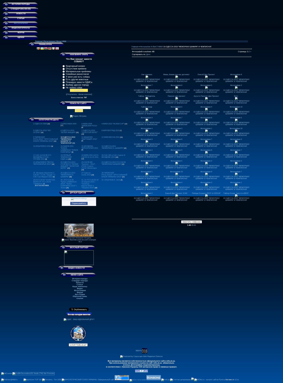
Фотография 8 (236, 74)
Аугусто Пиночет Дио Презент (206, 96)
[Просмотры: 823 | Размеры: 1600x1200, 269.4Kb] (236, 164)
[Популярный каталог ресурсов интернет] (153, 380)
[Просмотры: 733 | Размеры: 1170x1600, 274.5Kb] (206, 142)
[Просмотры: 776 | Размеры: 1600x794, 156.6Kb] (236, 142)
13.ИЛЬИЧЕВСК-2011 (42, 146)
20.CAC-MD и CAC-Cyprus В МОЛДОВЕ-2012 (113, 156)
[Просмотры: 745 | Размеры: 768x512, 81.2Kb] (206, 88)
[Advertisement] (191, 66)
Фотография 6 (176, 85)
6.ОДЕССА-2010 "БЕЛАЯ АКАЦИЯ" (68, 131)
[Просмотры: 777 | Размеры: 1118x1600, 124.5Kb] (176, 153)
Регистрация (49, 41)
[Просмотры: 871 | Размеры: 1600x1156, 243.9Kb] (206, 99)
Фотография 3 (176, 128)
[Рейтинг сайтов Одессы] (192, 380)
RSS (64, 41)
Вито (236, 96)
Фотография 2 (236, 85)
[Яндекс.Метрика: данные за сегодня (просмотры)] (78, 116)
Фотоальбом (145, 47)
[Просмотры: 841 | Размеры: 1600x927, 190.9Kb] (236, 121)
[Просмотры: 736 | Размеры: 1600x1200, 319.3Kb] (147, 196)
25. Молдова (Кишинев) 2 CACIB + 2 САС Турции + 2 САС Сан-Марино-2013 (44, 175)
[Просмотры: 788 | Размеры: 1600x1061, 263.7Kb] (176, 121)
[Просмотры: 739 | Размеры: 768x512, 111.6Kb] (236, 78)
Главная (38, 41)
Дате (148, 54)
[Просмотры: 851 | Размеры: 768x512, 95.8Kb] (147, 78)
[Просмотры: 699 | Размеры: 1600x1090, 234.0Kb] (236, 186)
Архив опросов (84, 94)
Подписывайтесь (79, 203)
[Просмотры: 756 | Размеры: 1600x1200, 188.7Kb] (206, 186)
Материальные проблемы (78, 71)
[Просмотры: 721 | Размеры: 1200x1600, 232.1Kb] (176, 164)
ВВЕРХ (139, 351)
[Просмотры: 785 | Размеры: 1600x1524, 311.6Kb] (147, 186)
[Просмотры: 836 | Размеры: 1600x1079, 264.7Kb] (147, 121)
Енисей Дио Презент (206, 74)
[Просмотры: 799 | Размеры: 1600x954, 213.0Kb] (236, 110)
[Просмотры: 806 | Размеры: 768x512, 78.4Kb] (176, 78)
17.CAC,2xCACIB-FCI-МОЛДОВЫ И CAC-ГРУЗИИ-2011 (42, 157)
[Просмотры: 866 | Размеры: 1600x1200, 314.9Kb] (236, 99)
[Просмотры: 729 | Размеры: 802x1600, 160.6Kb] (176, 142)
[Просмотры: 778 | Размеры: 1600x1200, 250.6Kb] (147, 132)
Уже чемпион (146, 74)
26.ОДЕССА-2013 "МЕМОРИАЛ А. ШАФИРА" (68, 175)
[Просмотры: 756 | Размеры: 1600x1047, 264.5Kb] (206, 196)
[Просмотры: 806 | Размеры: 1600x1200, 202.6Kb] (147, 110)
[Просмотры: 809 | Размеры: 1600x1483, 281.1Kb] (147, 99)
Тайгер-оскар (146, 107)
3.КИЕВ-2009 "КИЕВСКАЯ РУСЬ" (89, 125)
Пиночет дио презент (176, 96)
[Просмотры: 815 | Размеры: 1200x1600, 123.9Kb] (176, 132)
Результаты (72, 94)
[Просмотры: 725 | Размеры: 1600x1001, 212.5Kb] (236, 153)
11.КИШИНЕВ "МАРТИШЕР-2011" (89, 138)
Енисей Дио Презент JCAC (176, 193)
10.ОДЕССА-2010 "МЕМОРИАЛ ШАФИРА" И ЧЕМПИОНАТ (68, 140)
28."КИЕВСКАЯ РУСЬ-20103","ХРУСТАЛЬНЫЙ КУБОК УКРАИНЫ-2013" (114, 175)
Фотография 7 (146, 85)
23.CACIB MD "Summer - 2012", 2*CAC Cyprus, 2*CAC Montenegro (89, 165)
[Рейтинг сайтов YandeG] (138, 380)
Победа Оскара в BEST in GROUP (206, 193)
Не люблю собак (74, 87)
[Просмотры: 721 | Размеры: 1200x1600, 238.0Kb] (147, 175)
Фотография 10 (236, 107)
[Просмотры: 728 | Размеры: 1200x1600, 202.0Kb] (206, 164)
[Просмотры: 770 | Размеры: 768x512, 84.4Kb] (176, 88)
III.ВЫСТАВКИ (157, 47)
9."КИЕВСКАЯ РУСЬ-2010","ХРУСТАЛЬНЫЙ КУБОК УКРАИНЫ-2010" (45, 139)
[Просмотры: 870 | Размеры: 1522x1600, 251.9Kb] (176, 99)
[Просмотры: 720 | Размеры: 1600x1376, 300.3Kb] (147, 153)
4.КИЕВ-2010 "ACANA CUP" (113, 124)
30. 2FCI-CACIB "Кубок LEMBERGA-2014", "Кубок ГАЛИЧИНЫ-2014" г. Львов (69, 184)
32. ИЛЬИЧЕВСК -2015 (111, 180)
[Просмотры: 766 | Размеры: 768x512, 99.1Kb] (236, 88)
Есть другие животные (77, 79)
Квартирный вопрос (75, 66)
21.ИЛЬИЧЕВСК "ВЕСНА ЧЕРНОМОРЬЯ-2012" (43, 163)
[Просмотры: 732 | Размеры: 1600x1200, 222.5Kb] (176, 186)
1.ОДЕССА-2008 (40, 124)
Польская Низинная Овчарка (79, 238)
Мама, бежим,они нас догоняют (176, 74)
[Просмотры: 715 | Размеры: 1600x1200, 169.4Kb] (147, 164)
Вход (59, 41)
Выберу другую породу (77, 85)
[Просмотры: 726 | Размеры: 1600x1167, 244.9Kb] (206, 175)
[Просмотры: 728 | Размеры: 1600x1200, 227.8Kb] (206, 132)
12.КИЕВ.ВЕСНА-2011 (111, 137)
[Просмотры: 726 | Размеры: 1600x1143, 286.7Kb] (236, 196)
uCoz (237, 380)
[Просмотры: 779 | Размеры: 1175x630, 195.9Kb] (176, 110)
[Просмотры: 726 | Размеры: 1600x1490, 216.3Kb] (236, 132)
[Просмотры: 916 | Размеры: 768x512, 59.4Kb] (206, 78)
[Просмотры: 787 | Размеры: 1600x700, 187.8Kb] (206, 110)
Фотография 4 (206, 107)
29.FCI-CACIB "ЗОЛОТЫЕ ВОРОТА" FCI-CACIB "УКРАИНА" (44, 182)
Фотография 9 (146, 118)
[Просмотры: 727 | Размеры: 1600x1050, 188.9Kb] (206, 121)
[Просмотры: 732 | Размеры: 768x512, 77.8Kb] (147, 88)
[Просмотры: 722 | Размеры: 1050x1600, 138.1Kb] (206, 153)
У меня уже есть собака (78, 77)
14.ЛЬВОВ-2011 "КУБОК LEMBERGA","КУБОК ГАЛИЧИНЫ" (69, 149)
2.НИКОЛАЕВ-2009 (68, 124)
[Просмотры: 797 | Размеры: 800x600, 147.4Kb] (176, 196)
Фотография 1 (206, 128)
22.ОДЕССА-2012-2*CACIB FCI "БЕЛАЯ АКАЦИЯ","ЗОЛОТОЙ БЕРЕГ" (70, 165)
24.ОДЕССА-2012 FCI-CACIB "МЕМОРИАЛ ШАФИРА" (114, 163)
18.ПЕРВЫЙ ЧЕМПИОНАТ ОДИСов (66, 157)
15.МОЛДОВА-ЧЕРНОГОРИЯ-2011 (89, 147)
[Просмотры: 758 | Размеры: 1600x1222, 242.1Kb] (236, 175)
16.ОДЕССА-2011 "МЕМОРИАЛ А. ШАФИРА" (112, 147)
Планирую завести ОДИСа (79, 82)
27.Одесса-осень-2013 (86, 174)
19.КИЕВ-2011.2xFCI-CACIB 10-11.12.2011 (90, 156)
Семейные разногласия (77, 74)
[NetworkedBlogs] (79, 198)
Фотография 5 (206, 85)
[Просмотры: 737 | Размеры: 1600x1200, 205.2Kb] (147, 142)
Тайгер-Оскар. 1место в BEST (236, 193)
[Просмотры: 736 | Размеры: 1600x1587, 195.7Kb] (176, 175)
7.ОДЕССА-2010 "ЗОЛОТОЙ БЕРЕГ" (89, 131)
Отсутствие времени (76, 68)
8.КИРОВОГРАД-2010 (110, 130)
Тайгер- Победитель (146, 96)
